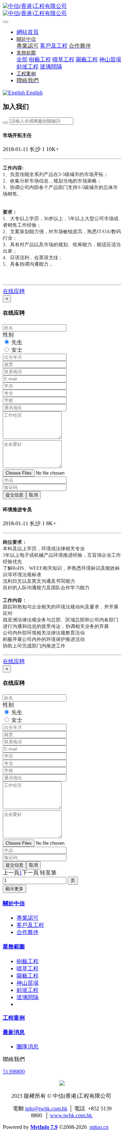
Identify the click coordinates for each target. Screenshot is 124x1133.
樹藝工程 (28, 961)
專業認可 (28, 918)
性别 (8, 335)
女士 (16, 350)
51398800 (14, 1071)
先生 (16, 342)
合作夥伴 (28, 932)
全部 (22, 59)
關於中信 (14, 903)
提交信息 (14, 495)
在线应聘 (14, 291)
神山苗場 (28, 983)
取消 (33, 495)
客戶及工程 (30, 925)
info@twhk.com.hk (46, 1108)
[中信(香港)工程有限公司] (62, 10)
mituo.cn (99, 1127)
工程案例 (14, 1018)
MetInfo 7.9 (44, 1127)
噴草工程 (28, 968)
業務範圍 (14, 946)
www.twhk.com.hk (71, 1115)
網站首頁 (28, 32)
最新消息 (14, 1032)
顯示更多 (14, 888)
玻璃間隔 (28, 997)
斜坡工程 (28, 990)
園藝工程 (28, 976)
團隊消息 (28, 1046)
